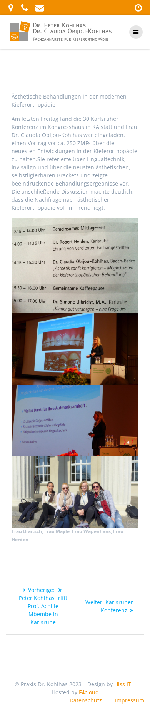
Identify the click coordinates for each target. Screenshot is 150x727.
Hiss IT (122, 684)
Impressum (129, 700)
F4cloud (89, 692)
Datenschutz (86, 700)
